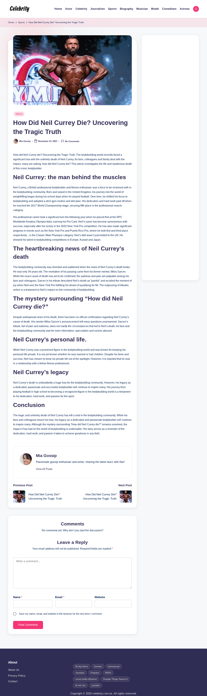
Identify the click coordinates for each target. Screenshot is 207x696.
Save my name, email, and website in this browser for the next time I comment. (60, 613)
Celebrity (19, 9)
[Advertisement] (170, 157)
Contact (12, 681)
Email (59, 597)
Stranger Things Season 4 (115, 679)
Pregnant (95, 673)
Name (17, 597)
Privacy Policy (17, 675)
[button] (44, 469)
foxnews (98, 666)
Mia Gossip (46, 455)
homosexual (113, 666)
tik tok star (80, 685)
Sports (19, 114)
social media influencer (86, 679)
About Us (13, 669)
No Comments (72, 141)
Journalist (79, 673)
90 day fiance (81, 666)
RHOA (108, 673)
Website (100, 597)
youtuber (96, 685)
